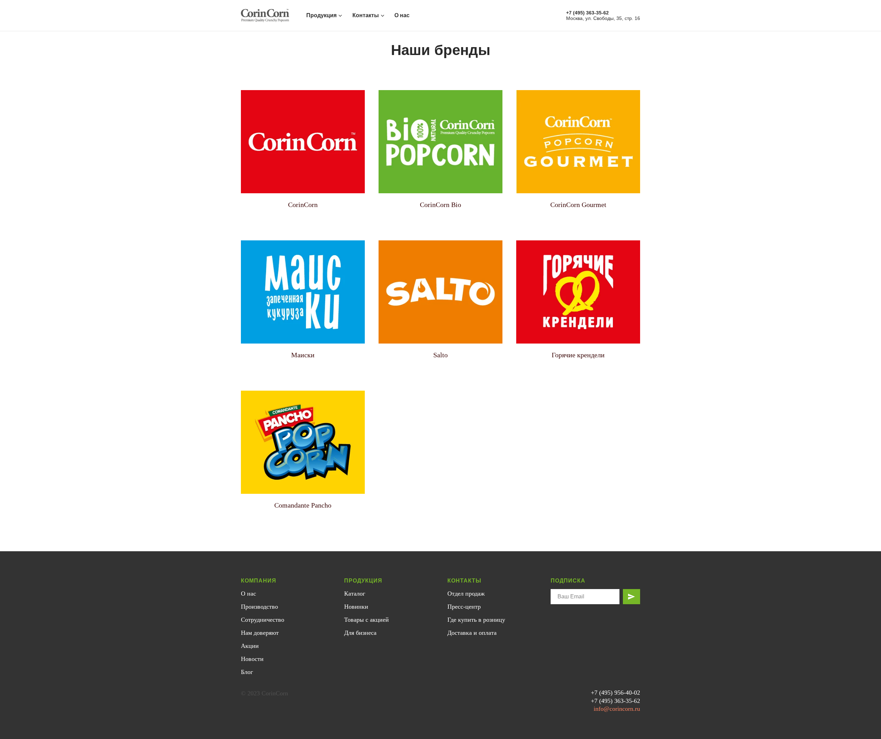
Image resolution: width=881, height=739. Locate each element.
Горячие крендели (578, 355)
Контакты (365, 15)
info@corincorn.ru (617, 708)
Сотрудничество (262, 619)
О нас (402, 15)
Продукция (321, 15)
